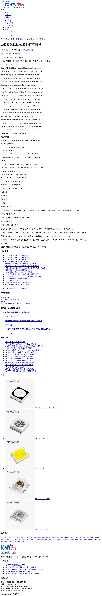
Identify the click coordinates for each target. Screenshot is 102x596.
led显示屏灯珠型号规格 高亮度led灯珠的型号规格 (22, 266)
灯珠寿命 (7, 539)
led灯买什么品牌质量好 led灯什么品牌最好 (19, 369)
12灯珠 (2, 537)
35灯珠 (8, 288)
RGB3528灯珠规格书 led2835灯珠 (16, 261)
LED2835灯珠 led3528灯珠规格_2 (16, 257)
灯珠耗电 (95, 539)
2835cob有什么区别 (11, 280)
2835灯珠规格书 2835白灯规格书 (16, 278)
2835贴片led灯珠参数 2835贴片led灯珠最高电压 (21, 274)
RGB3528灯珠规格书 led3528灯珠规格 (18, 284)
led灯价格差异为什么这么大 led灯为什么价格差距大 (23, 350)
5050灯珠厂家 (28, 50)
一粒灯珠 (31, 537)
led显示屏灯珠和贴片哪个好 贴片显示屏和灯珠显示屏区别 (25, 268)
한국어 (11, 33)
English (11, 31)
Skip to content (5, 1)
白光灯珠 (16, 541)
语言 (6, 29)
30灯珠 (10, 537)
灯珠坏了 (81, 537)
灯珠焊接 (69, 539)
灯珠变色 (71, 537)
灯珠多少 (91, 537)
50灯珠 (18, 537)
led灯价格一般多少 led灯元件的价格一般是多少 (21, 352)
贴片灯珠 (21, 541)
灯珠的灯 (90, 539)
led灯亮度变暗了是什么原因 (14, 367)
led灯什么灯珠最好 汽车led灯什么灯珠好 (19, 356)
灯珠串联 (50, 537)
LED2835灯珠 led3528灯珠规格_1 (16, 259)
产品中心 (8, 15)
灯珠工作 (17, 539)
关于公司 (12, 25)
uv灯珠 (26, 537)
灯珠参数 (66, 537)
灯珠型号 (86, 537)
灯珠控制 (43, 539)
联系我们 (8, 27)
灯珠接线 (38, 539)
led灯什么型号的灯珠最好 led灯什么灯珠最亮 (20, 344)
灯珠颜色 (11, 541)
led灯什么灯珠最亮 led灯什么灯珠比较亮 (19, 358)
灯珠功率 (60, 537)
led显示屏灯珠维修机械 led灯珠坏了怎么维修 (20, 264)
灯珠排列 (33, 539)
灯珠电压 (74, 539)
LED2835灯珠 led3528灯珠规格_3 (16, 255)
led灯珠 (12, 288)
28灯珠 (3, 288)
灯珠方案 (48, 539)
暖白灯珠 (41, 537)
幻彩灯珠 (11, 39)
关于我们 (12, 23)
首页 (6, 13)
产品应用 (8, 17)
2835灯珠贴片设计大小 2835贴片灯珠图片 (19, 272)
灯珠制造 (55, 537)
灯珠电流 (79, 539)
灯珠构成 (59, 539)
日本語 (11, 35)
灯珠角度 (6, 541)
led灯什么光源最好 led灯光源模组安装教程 (19, 363)
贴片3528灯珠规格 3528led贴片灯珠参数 (19, 282)
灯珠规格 (23, 288)
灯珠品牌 (76, 537)
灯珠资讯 (19, 39)
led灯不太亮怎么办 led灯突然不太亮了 (18, 360)
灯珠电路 (84, 539)
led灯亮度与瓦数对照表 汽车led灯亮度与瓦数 (20, 371)
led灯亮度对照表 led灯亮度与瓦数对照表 (19, 365)
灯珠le (17, 288)
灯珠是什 (53, 539)
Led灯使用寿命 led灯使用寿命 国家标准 (18, 348)
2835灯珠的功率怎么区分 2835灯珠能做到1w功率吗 (23, 276)
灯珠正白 (64, 539)
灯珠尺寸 (12, 539)
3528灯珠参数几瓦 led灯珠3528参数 (17, 270)
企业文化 (8, 21)
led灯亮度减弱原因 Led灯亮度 (15, 342)
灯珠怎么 (28, 539)
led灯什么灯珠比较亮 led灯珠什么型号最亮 (19, 354)
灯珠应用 (22, 539)
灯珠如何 (97, 537)
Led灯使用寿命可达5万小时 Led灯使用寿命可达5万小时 (24, 346)
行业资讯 (8, 19)
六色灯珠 (36, 537)
